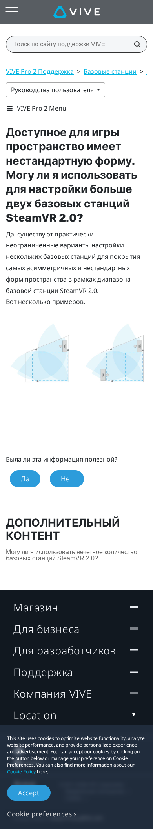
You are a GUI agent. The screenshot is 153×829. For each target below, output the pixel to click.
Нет (67, 478)
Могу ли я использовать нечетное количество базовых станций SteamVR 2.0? (71, 555)
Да (25, 478)
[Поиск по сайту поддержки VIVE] (135, 44)
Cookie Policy (21, 771)
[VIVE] (76, 12)
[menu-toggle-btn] (12, 12)
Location (35, 715)
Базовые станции (110, 71)
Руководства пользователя (53, 89)
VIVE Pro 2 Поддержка (40, 71)
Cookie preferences (39, 813)
